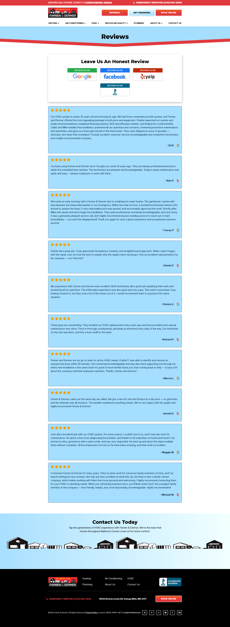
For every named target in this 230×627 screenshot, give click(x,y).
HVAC (94, 23)
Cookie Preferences (131, 613)
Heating (53, 23)
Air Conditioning (74, 23)
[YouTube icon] (165, 612)
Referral (114, 13)
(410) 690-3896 (173, 2)
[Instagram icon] (158, 612)
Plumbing (139, 23)
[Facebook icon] (151, 612)
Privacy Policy (92, 613)
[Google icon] (144, 612)
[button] (168, 12)
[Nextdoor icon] (179, 612)
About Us (155, 23)
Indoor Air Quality (115, 23)
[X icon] (172, 612)
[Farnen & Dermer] (63, 12)
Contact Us (174, 23)
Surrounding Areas (98, 2)
